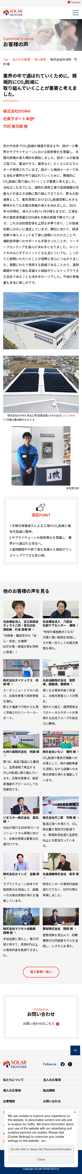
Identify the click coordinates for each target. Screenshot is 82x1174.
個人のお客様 (12, 1090)
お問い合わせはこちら (38, 1024)
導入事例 (40, 59)
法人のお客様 (21, 59)
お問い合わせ (52, 1101)
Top (5, 59)
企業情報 (9, 1101)
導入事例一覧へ (41, 972)
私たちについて (13, 1080)
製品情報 (49, 1090)
